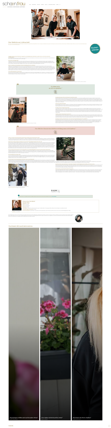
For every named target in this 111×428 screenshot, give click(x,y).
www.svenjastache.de (13, 187)
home (30, 4)
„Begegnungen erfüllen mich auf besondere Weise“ (23, 417)
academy (42, 4)
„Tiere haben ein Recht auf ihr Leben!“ (52, 417)
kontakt (57, 4)
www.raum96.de (54, 196)
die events (38, 4)
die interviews (34, 4)
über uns (46, 4)
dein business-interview (52, 4)
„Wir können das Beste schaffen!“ (81, 417)
